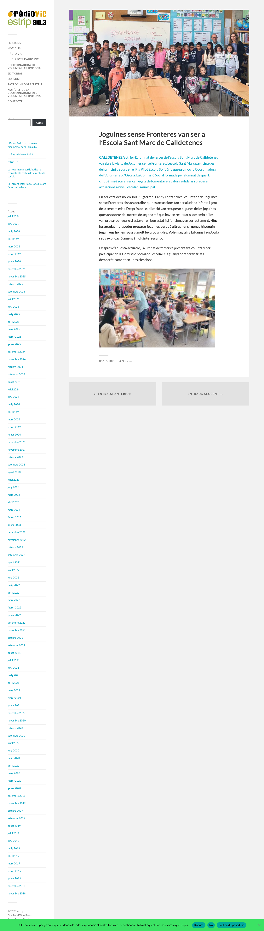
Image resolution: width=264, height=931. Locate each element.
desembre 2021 (17, 622)
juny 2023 (13, 487)
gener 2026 (14, 261)
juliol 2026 (14, 216)
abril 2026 (13, 238)
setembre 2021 (16, 645)
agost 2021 (14, 652)
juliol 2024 (14, 389)
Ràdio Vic (15, 53)
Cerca (11, 118)
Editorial (15, 73)
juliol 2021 (14, 660)
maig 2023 (14, 494)
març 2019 (14, 863)
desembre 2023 (17, 442)
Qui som (14, 78)
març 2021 (14, 690)
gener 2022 (14, 615)
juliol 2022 (14, 570)
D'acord (199, 925)
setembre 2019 (16, 818)
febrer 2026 (14, 254)
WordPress (25, 915)
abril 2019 (13, 855)
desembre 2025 (17, 268)
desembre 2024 (17, 351)
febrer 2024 (14, 427)
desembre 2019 (17, 795)
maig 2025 (14, 314)
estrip (20, 911)
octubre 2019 (15, 810)
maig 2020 (14, 758)
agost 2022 (14, 562)
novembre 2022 (17, 539)
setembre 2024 (16, 374)
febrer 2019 (14, 871)
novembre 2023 (17, 449)
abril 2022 (13, 592)
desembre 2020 (17, 713)
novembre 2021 (17, 630)
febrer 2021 (14, 697)
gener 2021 (14, 705)
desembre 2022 (17, 532)
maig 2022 (14, 585)
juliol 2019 (14, 833)
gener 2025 (14, 344)
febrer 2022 (14, 607)
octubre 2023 (15, 457)
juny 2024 (13, 396)
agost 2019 (14, 825)
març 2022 (14, 600)
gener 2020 (14, 788)
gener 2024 (14, 434)
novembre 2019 (17, 803)
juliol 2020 (14, 742)
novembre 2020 (17, 720)
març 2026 (14, 246)
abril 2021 (13, 682)
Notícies (14, 48)
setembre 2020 (16, 735)
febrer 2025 (14, 336)
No (211, 925)
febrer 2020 (14, 780)
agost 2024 (14, 381)
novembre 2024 (17, 359)
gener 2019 (14, 878)
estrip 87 (13, 161)
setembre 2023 (16, 464)
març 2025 (14, 329)
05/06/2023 (107, 361)
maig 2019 (14, 848)
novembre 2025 (17, 276)
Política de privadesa (231, 925)
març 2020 (14, 773)
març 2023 (14, 509)
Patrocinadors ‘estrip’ (25, 84)
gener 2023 (14, 524)
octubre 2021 (15, 637)
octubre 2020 (15, 728)
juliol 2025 (14, 299)
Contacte (15, 101)
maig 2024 (14, 404)
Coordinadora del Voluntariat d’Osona (24, 66)
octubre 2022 (15, 547)
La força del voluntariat (20, 154)
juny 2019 (13, 840)
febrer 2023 (14, 517)
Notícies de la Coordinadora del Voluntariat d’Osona (24, 93)
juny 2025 (13, 306)
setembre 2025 (16, 291)
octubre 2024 (15, 366)
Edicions (14, 42)
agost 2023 (14, 472)
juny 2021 (13, 667)
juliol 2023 (14, 479)
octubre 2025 (15, 284)
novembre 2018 (17, 893)
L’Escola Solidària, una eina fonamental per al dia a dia (22, 145)
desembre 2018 (17, 885)
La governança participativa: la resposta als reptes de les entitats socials (26, 173)
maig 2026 (14, 231)
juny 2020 (13, 750)
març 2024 (14, 419)
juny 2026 (13, 223)
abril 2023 (13, 502)
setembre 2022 (16, 554)
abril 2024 (13, 411)
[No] (259, 925)
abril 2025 (13, 321)
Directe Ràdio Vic (25, 59)
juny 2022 (13, 577)
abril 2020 (13, 765)
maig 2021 (14, 675)
